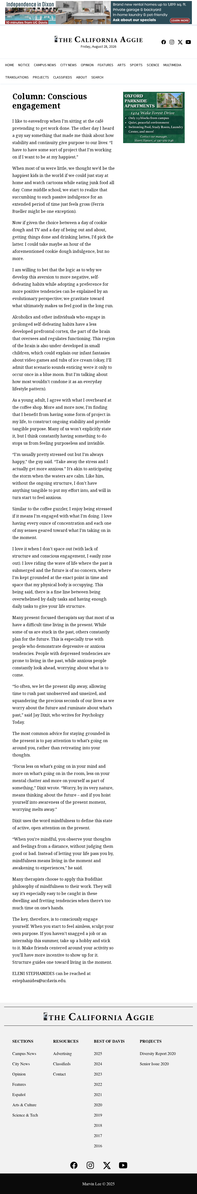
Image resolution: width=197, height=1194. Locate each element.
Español (18, 1094)
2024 (98, 1063)
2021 (98, 1094)
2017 (98, 1135)
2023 (98, 1074)
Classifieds (62, 1063)
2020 (98, 1104)
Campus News (24, 1053)
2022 (98, 1084)
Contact (59, 1074)
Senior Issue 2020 (154, 1063)
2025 (98, 1053)
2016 (98, 1145)
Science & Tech (25, 1115)
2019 (98, 1115)
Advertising (62, 1053)
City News (21, 1063)
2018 (98, 1125)
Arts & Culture (24, 1104)
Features (19, 1084)
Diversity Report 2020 (158, 1053)
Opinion (19, 1074)
